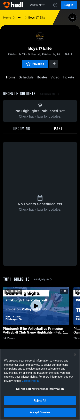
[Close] (75, 354)
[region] (40, 384)
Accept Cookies (40, 412)
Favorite (38, 63)
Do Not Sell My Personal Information (40, 388)
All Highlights (47, 94)
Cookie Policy (30, 380)
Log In (68, 5)
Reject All (40, 400)
